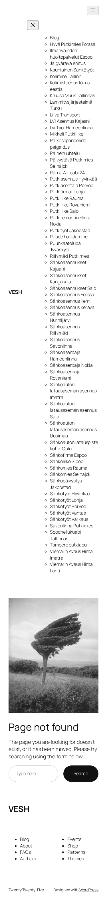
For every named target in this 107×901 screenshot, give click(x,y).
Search (81, 773)
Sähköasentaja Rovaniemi (65, 374)
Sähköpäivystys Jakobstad (66, 484)
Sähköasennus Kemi (70, 301)
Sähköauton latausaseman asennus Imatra (73, 390)
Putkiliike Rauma (66, 198)
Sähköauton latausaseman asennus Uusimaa (73, 429)
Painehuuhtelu (65, 153)
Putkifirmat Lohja (67, 192)
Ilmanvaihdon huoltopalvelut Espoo (71, 53)
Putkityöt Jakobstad (70, 230)
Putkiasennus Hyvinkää (73, 179)
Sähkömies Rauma (68, 468)
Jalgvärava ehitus (67, 63)
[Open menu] (92, 10)
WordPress (88, 889)
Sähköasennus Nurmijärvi (65, 317)
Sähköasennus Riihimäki (65, 329)
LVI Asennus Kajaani (70, 121)
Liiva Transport (65, 115)
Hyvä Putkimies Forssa (72, 44)
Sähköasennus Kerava (72, 307)
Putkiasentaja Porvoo (71, 185)
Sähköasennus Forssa (72, 294)
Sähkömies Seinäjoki (71, 474)
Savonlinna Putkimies (71, 526)
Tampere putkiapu (68, 545)
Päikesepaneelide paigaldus (68, 143)
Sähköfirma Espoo (68, 455)
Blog (54, 37)
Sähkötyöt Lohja (66, 500)
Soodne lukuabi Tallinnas (65, 535)
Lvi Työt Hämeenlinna (71, 127)
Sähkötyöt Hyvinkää (70, 493)
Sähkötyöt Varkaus (69, 519)
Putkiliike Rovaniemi (70, 205)
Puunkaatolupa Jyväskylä (65, 246)
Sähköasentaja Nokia (71, 365)
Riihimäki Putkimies (69, 256)
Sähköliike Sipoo (66, 461)
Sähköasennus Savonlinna (65, 342)
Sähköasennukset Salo (73, 288)
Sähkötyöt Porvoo (68, 506)
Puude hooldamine (68, 237)
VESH (15, 291)
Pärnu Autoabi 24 (67, 172)
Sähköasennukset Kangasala (68, 278)
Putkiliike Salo (64, 211)
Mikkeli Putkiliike (66, 134)
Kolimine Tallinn (65, 76)
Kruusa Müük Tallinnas (72, 95)
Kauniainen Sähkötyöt (72, 70)
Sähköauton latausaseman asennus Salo (73, 409)
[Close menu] (33, 25)
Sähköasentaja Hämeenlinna (65, 355)
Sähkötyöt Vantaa (68, 513)
